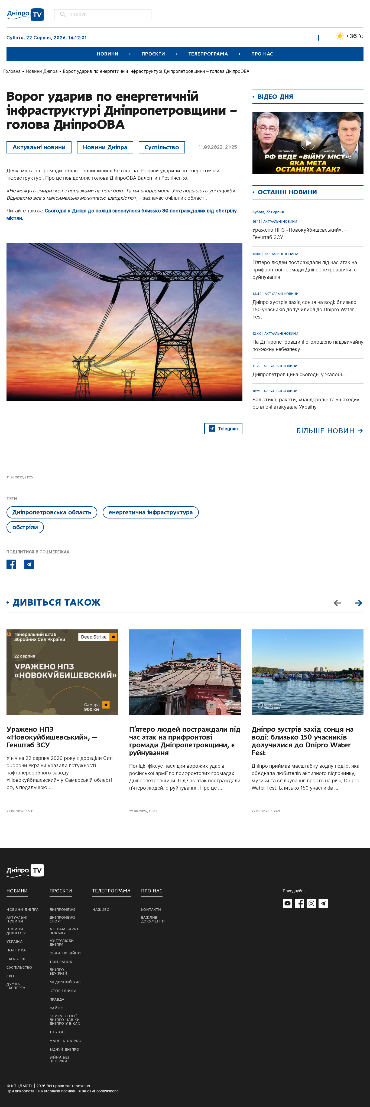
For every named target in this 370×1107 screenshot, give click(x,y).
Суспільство (162, 147)
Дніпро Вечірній (58, 971)
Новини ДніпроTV (16, 931)
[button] (358, 602)
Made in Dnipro (66, 1041)
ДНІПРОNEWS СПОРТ (62, 919)
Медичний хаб (65, 982)
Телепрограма (208, 54)
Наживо (100, 910)
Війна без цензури (60, 1059)
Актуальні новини (39, 147)
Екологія (16, 959)
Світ (11, 976)
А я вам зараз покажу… (64, 931)
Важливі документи (153, 919)
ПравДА (57, 999)
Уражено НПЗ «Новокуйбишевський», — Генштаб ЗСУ (52, 737)
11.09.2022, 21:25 (218, 147)
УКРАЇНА (15, 942)
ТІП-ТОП (57, 1032)
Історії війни (63, 991)
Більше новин (325, 431)
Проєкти (153, 54)
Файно (57, 1008)
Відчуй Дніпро (64, 1050)
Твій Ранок (61, 962)
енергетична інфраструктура (151, 512)
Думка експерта (16, 986)
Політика (16, 950)
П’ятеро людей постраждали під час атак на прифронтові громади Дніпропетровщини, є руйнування (185, 741)
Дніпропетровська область (51, 512)
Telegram (228, 428)
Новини (107, 54)
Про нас (262, 54)
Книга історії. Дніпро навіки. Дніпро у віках (65, 1020)
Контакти (151, 910)
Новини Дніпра (42, 71)
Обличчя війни (65, 953)
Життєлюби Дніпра (62, 943)
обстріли (25, 527)
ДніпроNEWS (62, 910)
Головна (12, 71)
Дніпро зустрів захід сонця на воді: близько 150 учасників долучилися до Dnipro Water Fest (302, 741)
